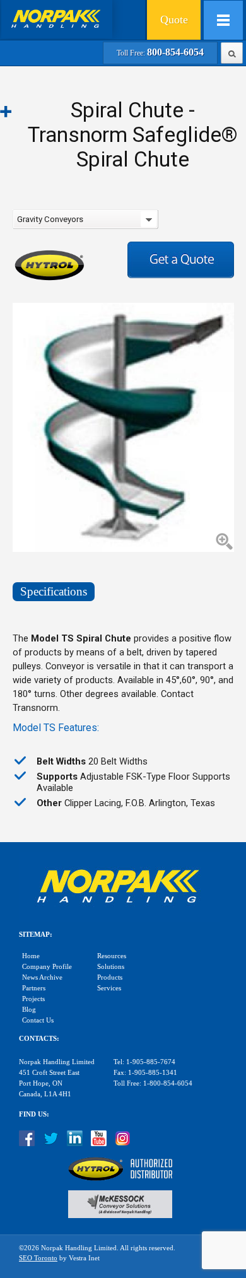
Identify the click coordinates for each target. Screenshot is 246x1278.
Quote (174, 19)
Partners (33, 988)
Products (109, 977)
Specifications (53, 591)
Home (31, 956)
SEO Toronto (38, 1258)
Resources (111, 956)
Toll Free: (160, 53)
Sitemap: (35, 934)
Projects (33, 998)
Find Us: (34, 1114)
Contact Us (38, 1020)
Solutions (110, 966)
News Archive (42, 977)
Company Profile (47, 966)
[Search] (232, 51)
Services (109, 988)
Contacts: (39, 1038)
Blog (29, 1009)
